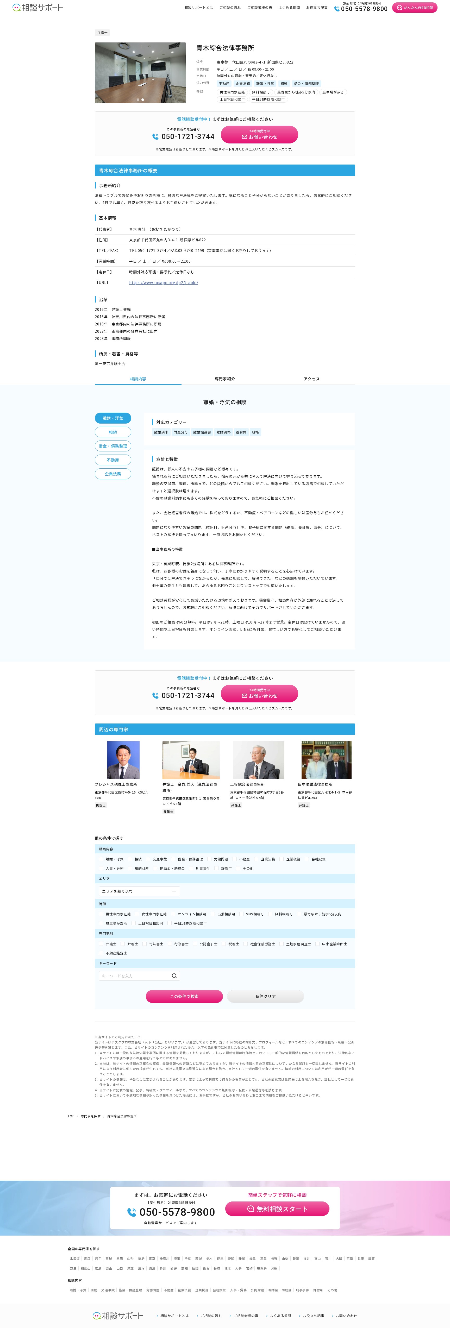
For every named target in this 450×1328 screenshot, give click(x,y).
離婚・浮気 (113, 418)
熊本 (227, 1268)
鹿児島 (262, 1268)
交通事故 (108, 1290)
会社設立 (219, 1290)
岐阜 (252, 1258)
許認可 (318, 1290)
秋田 (119, 1258)
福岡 (195, 1268)
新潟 (296, 1258)
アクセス (312, 378)
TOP (71, 1116)
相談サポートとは (199, 7)
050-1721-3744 (188, 136)
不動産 (113, 460)
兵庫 (361, 1258)
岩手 (98, 1258)
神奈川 (165, 1258)
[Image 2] (142, 99)
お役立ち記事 (317, 7)
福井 (306, 1258)
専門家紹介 (225, 378)
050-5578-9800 (364, 8)
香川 (163, 1268)
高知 (184, 1268)
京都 (350, 1258)
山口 (119, 1268)
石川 (328, 1258)
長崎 (217, 1268)
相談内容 (138, 378)
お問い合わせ (347, 1316)
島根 (141, 1268)
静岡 (242, 1258)
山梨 (285, 1258)
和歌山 (86, 1268)
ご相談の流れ (230, 7)
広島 (98, 1268)
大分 (238, 1268)
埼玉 (177, 1258)
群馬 (220, 1258)
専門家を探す (91, 1116)
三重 (263, 1258)
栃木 (209, 1258)
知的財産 (257, 1290)
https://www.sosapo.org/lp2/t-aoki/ (163, 282)
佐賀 (206, 1268)
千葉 (188, 1258)
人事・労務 (238, 1290)
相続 (113, 432)
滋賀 (371, 1258)
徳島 (152, 1268)
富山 (317, 1258)
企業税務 (202, 1290)
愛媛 (173, 1268)
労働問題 (153, 1290)
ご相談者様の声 (259, 7)
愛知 (231, 1258)
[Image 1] (138, 99)
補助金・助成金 (280, 1290)
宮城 (108, 1258)
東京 (152, 1258)
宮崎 (249, 1268)
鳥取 (130, 1268)
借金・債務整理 (113, 446)
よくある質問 (289, 7)
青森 (87, 1258)
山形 (130, 1258)
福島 (141, 1258)
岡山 (108, 1268)
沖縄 (274, 1268)
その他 (332, 1290)
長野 (274, 1258)
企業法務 (113, 473)
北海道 (75, 1258)
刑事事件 (302, 1290)
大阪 (339, 1258)
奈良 (73, 1268)
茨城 (198, 1258)
